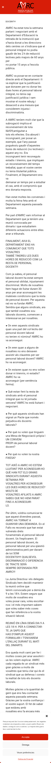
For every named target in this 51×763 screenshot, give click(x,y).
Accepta (25, 737)
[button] (46, 716)
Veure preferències (25, 752)
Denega (25, 745)
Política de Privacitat (25, 759)
